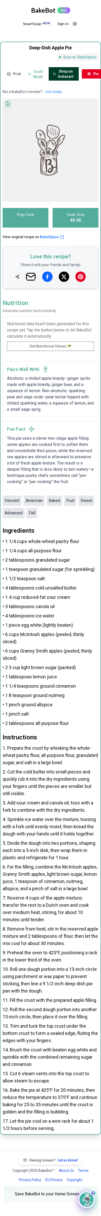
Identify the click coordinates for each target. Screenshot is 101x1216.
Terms (83, 1170)
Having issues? (53, 1160)
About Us (66, 1170)
